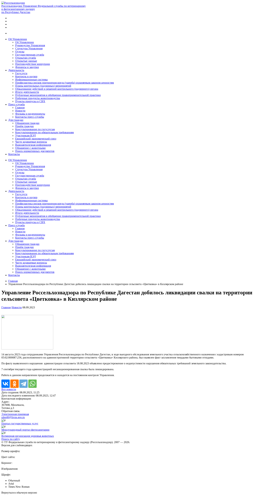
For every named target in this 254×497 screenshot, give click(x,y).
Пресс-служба (16, 104)
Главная (13, 281)
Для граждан (15, 120)
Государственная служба (29, 54)
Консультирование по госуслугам (35, 129)
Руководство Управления (30, 45)
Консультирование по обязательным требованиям (44, 132)
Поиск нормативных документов (34, 151)
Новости (20, 110)
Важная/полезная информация (33, 144)
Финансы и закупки (27, 67)
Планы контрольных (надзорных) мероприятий (43, 85)
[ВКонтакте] (5, 384)
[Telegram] (23, 384)
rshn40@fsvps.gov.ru (13, 417)
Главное (20, 107)
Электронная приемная (15, 414)
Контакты (14, 154)
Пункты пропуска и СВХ (30, 101)
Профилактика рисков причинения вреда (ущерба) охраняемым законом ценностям (64, 82)
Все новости (8, 389)
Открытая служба (25, 57)
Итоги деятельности (27, 92)
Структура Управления (29, 48)
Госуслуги (21, 73)
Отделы (19, 51)
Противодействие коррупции (32, 64)
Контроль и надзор (26, 76)
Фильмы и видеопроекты (30, 113)
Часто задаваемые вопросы (31, 141)
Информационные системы (31, 79)
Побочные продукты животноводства (37, 98)
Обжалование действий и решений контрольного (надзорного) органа (56, 88)
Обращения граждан (27, 123)
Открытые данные (26, 60)
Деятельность (16, 70)
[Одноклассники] (14, 384)
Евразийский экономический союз (35, 138)
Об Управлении (17, 39)
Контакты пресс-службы (29, 116)
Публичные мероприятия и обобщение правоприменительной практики (58, 95)
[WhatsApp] (32, 384)
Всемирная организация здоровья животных (27, 435)
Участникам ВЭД (25, 135)
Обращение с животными (30, 147)
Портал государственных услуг (19, 423)
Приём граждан (24, 126)
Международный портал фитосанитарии (25, 429)
